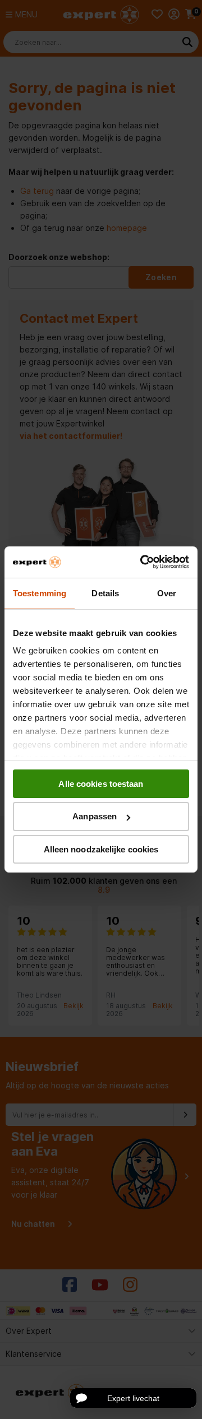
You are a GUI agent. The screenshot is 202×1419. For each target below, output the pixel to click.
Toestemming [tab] (39, 592)
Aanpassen (94, 816)
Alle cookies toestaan (100, 783)
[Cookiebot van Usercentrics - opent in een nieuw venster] (142, 562)
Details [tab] (105, 592)
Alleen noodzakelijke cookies (101, 849)
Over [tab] (166, 592)
